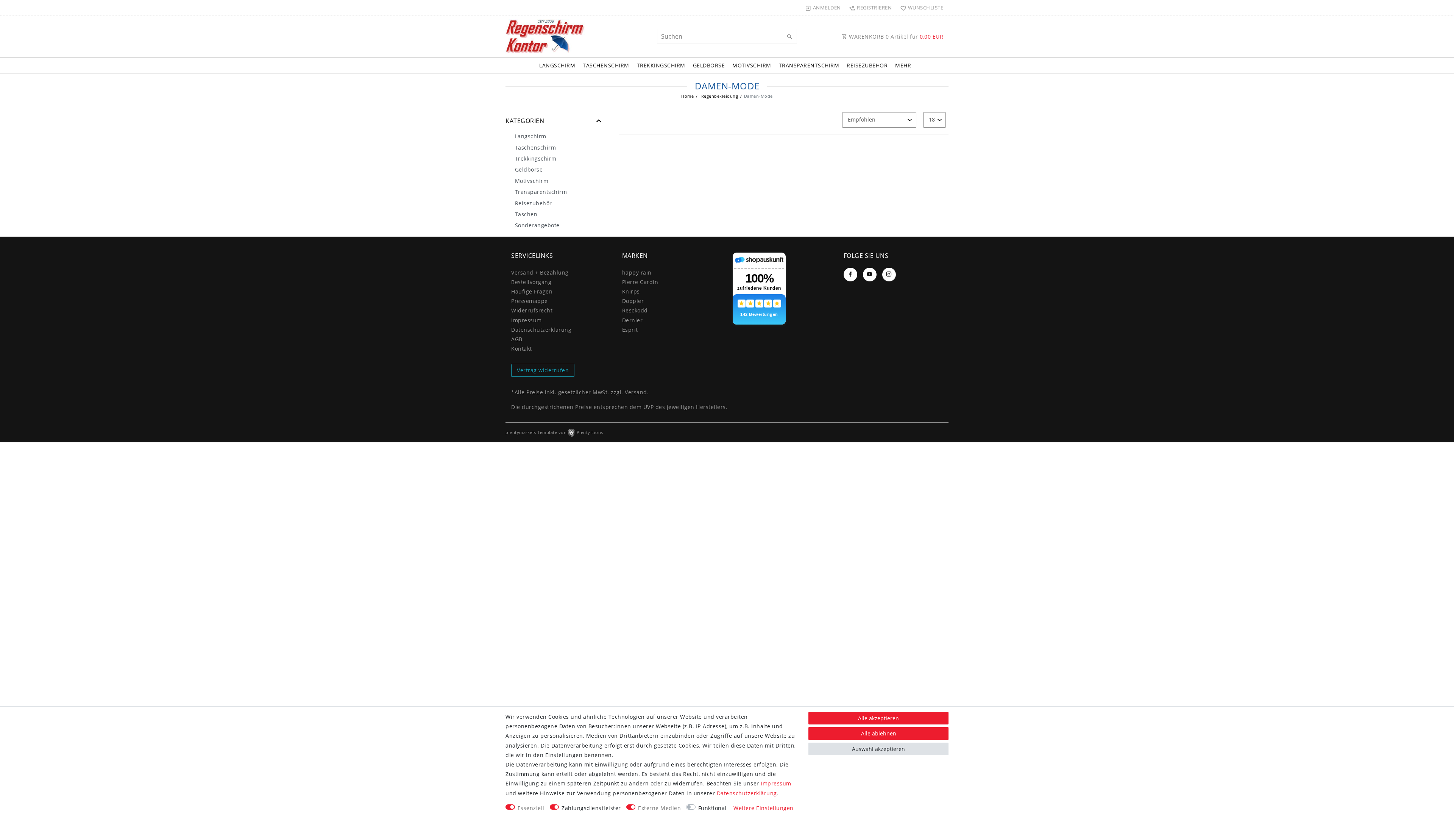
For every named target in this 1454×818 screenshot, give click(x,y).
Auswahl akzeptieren (878, 748)
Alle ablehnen (878, 733)
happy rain (637, 272)
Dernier (632, 320)
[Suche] (789, 36)
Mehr (903, 65)
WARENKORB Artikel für (895, 36)
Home (687, 96)
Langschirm (557, 65)
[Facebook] (850, 274)
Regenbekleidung (719, 96)
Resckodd (635, 310)
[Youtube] (870, 274)
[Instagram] (889, 274)
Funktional (712, 808)
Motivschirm (751, 65)
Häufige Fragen (531, 291)
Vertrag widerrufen (543, 370)
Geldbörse (709, 65)
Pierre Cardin (640, 282)
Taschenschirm (606, 65)
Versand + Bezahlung (540, 272)
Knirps (631, 291)
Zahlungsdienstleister (591, 808)
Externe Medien (659, 808)
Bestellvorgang (531, 282)
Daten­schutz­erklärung (541, 329)
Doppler (633, 300)
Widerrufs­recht (531, 310)
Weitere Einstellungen (763, 808)
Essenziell (531, 808)
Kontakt (521, 348)
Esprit (630, 329)
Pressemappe (529, 300)
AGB (517, 339)
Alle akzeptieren (878, 718)
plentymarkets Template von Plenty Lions (554, 432)
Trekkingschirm (661, 65)
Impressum (526, 320)
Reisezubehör (867, 65)
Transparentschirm (809, 65)
